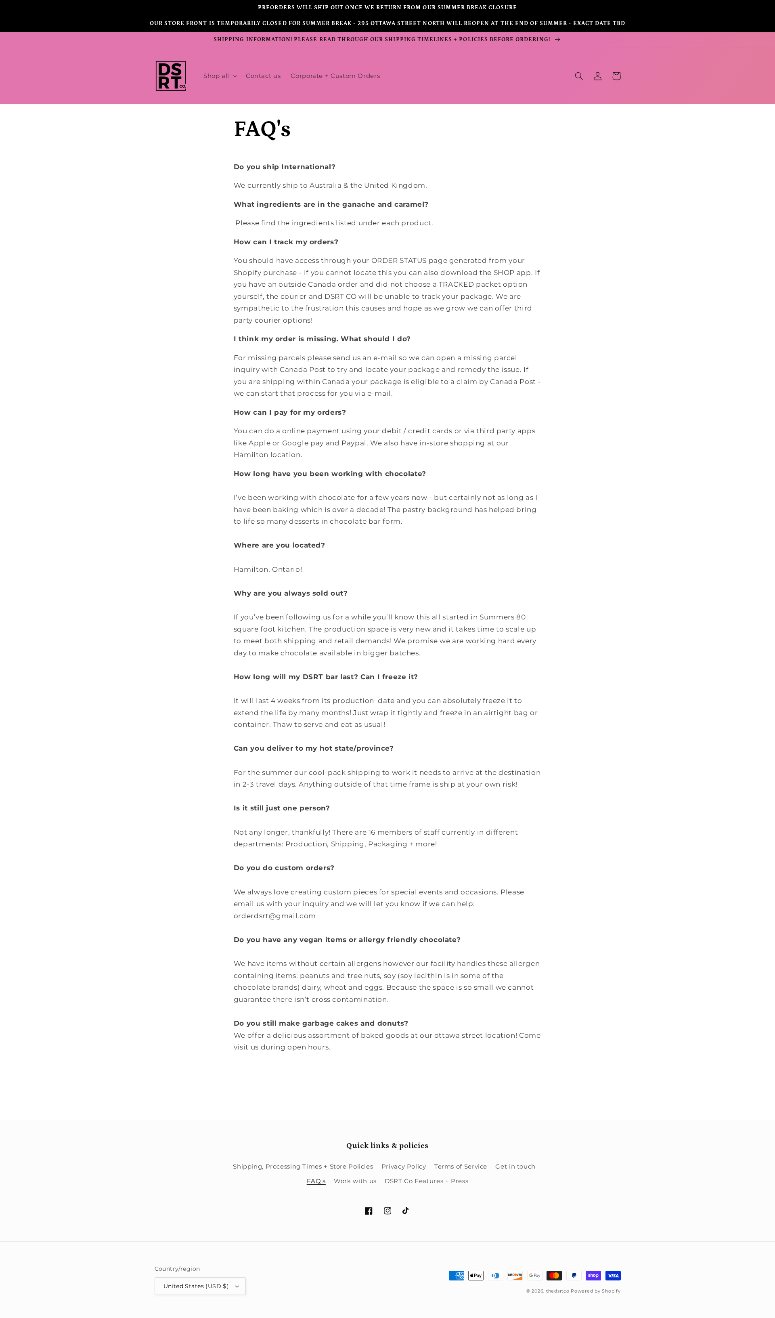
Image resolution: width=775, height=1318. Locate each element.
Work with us (355, 1181)
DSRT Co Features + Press (426, 1181)
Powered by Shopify (595, 1291)
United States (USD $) (196, 1286)
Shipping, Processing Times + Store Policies (303, 1166)
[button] (219, 76)
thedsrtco (558, 1291)
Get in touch (515, 1166)
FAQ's (316, 1181)
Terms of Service (460, 1166)
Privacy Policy (403, 1166)
